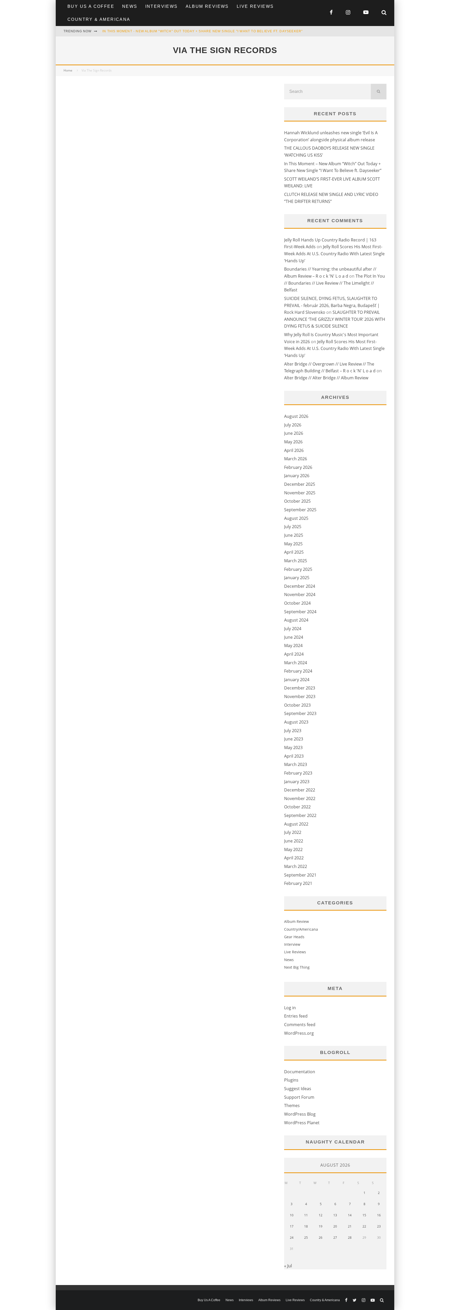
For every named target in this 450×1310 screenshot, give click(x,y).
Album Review (296, 921)
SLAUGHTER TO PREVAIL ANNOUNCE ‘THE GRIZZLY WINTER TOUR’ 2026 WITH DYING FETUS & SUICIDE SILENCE (334, 319)
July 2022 (292, 832)
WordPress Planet (302, 1123)
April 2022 (294, 858)
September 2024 (300, 612)
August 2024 (296, 620)
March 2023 (295, 764)
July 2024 (292, 628)
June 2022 (293, 841)
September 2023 (300, 713)
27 (335, 1237)
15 (364, 1215)
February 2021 (298, 883)
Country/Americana (301, 929)
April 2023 (294, 756)
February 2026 (298, 467)
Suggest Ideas (297, 1088)
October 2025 (297, 501)
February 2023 (298, 773)
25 (306, 1237)
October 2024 (297, 603)
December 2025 (299, 484)
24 (291, 1237)
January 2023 (296, 781)
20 (335, 1226)
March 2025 (295, 561)
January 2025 (296, 577)
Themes (292, 1105)
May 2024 (293, 645)
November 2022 (299, 798)
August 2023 (296, 722)
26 (320, 1237)
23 (379, 1226)
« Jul (288, 1266)
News (130, 6)
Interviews (161, 6)
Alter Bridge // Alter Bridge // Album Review (326, 378)
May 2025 (293, 544)
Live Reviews (255, 6)
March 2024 (295, 663)
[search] (378, 91)
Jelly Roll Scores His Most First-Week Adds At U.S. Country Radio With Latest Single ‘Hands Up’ (334, 253)
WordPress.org (299, 1033)
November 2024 (299, 594)
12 (320, 1215)
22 (364, 1226)
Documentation (299, 1072)
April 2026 (294, 450)
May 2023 (293, 747)
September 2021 (300, 875)
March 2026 (295, 459)
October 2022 (297, 807)
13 (335, 1215)
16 (379, 1215)
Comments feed (299, 1024)
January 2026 (296, 475)
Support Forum (299, 1097)
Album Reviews (207, 6)
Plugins (291, 1080)
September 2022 (300, 815)
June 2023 (293, 739)
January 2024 (296, 679)
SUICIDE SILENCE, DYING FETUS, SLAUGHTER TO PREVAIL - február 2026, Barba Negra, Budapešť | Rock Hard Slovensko (332, 305)
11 (306, 1215)
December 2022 (299, 790)
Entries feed (296, 1016)
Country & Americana (98, 19)
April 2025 (294, 552)
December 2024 (299, 586)
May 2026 (293, 442)
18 (306, 1226)
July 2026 (292, 425)
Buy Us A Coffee (90, 6)
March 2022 (295, 866)
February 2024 (298, 671)
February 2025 (298, 569)
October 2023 (297, 705)
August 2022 (296, 824)
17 (291, 1226)
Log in (290, 1008)
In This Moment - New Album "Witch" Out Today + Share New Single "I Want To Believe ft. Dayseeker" (202, 31)
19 (320, 1226)
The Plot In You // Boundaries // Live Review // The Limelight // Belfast (334, 283)
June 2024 (293, 637)
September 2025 (300, 510)
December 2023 (299, 688)
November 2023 (299, 696)
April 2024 (294, 654)
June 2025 (293, 535)
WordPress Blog (300, 1114)
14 (350, 1215)
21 (350, 1226)
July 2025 (292, 526)
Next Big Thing (297, 967)
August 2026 (296, 416)
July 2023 (292, 730)
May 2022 (293, 849)
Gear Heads (294, 936)
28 (350, 1237)
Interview (292, 944)
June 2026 (293, 433)
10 (291, 1215)
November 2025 (299, 493)
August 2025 (296, 518)
